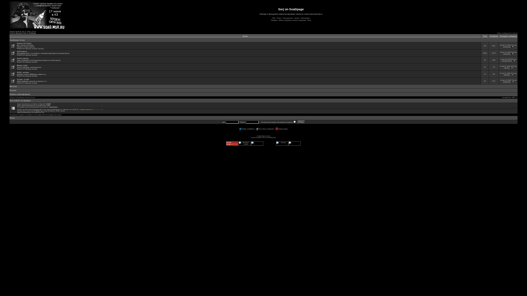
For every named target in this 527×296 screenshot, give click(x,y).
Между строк (22, 65)
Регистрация (305, 18)
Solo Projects (22, 51)
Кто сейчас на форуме (20, 101)
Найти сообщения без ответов (507, 33)
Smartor (268, 136)
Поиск (279, 18)
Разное (13, 90)
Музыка (13, 86)
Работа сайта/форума (20, 94)
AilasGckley (507, 54)
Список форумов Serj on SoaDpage (23, 33)
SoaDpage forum (17, 40)
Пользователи (288, 18)
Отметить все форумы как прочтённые (22, 97)
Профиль (274, 20)
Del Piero (41, 48)
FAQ (273, 18)
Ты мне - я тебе (23, 79)
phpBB (259, 137)
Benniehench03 (507, 61)
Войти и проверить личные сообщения (292, 20)
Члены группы (23, 58)
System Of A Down (24, 43)
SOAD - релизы (23, 72)
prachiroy (507, 68)
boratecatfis (507, 46)
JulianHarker (507, 81)
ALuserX (34, 48)
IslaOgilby (507, 75)
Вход (309, 20)
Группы (296, 18)
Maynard (28, 48)
